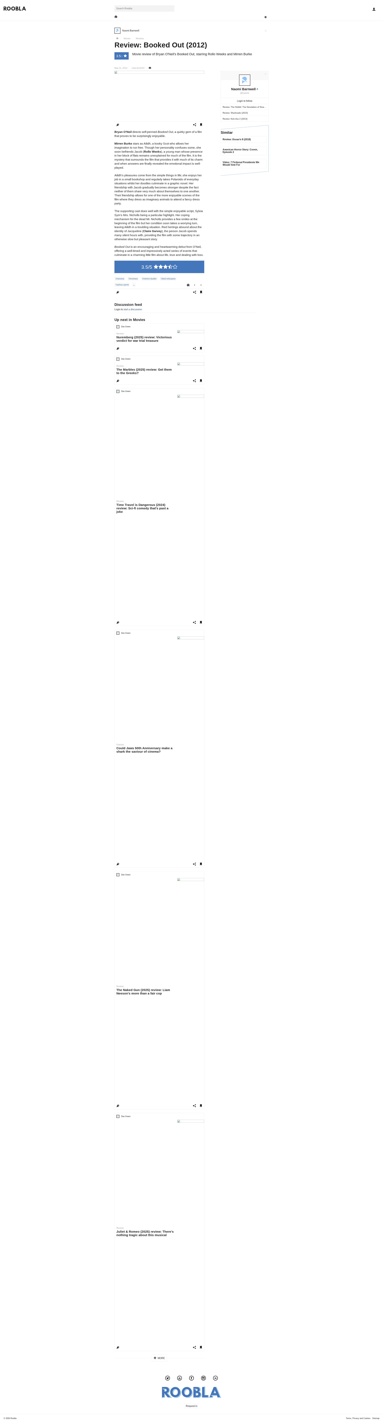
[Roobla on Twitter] (167, 1378)
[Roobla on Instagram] (203, 1378)
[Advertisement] (245, 198)
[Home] (117, 38)
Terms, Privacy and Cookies (358, 1418)
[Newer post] (194, 285)
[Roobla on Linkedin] (215, 1378)
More (161, 1358)
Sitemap (375, 1418)
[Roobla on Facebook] (191, 1378)
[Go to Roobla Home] (15, 8)
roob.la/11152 (138, 68)
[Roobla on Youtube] (179, 1378)
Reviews (140, 38)
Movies (127, 38)
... (134, 284)
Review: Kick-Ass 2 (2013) (235, 119)
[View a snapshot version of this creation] (150, 68)
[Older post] (201, 285)
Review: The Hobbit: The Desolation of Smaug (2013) (245, 107)
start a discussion (133, 309)
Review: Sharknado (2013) (235, 113)
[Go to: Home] (116, 16)
